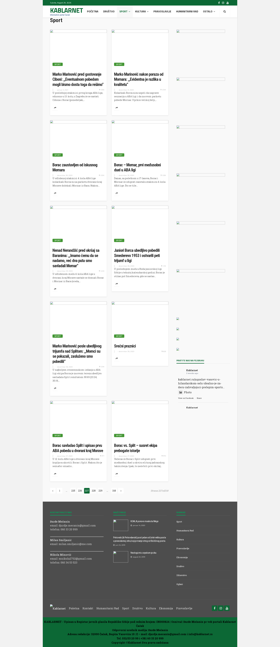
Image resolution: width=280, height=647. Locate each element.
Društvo (109, 11)
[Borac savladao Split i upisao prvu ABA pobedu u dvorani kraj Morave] (78, 420)
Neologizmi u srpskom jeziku (143, 552)
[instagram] (223, 3)
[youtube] (227, 3)
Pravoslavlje (162, 11)
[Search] (224, 11)
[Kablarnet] (58, 608)
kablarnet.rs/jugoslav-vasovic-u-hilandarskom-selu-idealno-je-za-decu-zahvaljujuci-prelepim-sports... (201, 383)
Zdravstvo (181, 575)
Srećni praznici (125, 346)
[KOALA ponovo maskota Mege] (120, 525)
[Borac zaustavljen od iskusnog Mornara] (78, 139)
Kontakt (87, 608)
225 (73, 490)
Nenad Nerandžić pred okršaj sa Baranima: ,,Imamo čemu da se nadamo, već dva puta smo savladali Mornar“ (75, 258)
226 (80, 490)
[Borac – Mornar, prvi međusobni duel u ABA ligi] (140, 139)
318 (114, 490)
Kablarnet (192, 370)
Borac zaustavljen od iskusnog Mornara (74, 168)
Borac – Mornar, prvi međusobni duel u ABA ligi (137, 168)
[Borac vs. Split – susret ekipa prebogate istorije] (140, 420)
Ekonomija (182, 557)
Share (199, 398)
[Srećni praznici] (140, 320)
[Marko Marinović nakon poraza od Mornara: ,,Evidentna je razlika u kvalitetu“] (140, 49)
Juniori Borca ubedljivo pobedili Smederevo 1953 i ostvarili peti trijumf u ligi (137, 255)
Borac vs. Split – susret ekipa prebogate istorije (135, 448)
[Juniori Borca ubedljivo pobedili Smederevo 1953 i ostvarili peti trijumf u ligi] (140, 225)
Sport (123, 11)
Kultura (140, 11)
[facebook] (219, 3)
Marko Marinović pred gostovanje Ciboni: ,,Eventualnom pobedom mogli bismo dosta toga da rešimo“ (78, 79)
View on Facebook (186, 398)
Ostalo (207, 11)
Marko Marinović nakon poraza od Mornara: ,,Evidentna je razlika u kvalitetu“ (138, 79)
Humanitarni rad (187, 11)
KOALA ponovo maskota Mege (144, 521)
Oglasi (179, 584)
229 (100, 490)
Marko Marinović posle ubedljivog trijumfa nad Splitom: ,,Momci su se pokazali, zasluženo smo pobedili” (76, 354)
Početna (92, 11)
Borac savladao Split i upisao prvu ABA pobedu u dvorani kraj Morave (77, 448)
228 (94, 490)
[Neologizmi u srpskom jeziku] (120, 557)
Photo (188, 392)
